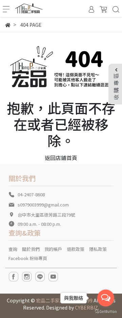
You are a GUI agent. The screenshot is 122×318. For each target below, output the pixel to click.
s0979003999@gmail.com (43, 204)
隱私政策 (98, 249)
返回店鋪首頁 (61, 158)
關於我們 (31, 249)
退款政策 (75, 249)
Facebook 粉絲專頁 (27, 258)
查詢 (12, 249)
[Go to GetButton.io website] (106, 311)
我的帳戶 (53, 249)
